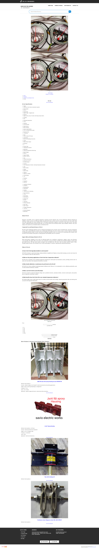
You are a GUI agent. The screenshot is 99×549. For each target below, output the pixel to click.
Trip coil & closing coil (49, 477)
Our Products (67, 5)
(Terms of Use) (94, 546)
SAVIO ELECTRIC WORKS (27, 7)
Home (24, 95)
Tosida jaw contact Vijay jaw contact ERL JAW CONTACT (49, 520)
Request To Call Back (49, 94)
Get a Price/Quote (49, 102)
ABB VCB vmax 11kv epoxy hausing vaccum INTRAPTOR (49, 381)
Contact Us (75, 5)
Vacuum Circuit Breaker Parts (28, 97)
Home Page (50, 5)
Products (25, 96)
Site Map (22, 538)
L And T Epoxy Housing (49, 426)
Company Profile (59, 5)
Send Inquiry (50, 92)
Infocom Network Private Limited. (92, 547)
